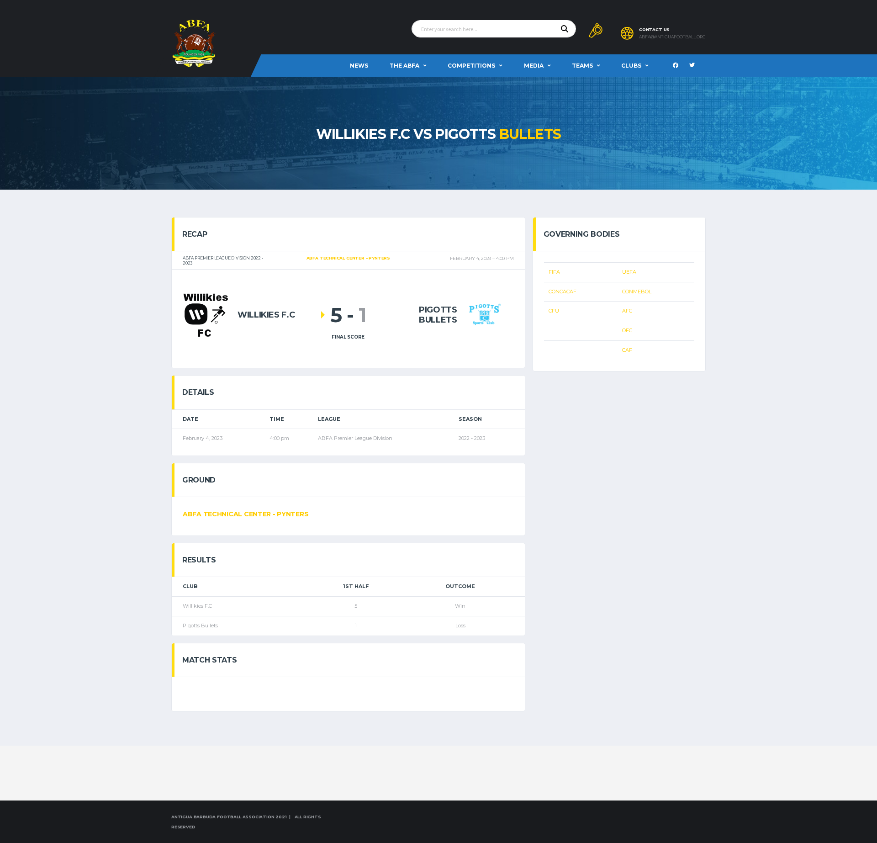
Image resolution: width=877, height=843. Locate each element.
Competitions (471, 65)
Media (534, 65)
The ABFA (404, 65)
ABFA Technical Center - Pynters (245, 514)
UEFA (629, 272)
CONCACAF (562, 291)
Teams (582, 65)
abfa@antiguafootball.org (672, 37)
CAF (627, 350)
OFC (627, 330)
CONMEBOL (636, 291)
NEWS (359, 65)
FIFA (554, 272)
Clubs (631, 65)
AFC (627, 311)
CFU (554, 311)
